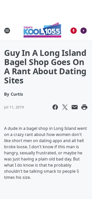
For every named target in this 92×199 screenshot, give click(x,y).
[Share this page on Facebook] (55, 107)
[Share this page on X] (64, 107)
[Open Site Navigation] (7, 31)
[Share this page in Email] (74, 107)
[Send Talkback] (74, 31)
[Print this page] (84, 107)
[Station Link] (42, 30)
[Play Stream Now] (83, 31)
